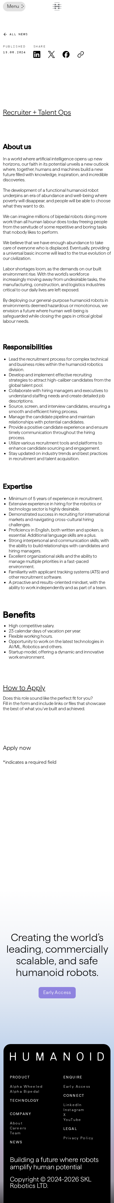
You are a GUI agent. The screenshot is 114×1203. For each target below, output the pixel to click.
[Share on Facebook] (66, 54)
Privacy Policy (78, 1138)
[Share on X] (51, 54)
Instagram (73, 1110)
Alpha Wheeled (26, 1086)
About (16, 1123)
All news (18, 34)
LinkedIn (72, 1105)
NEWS (16, 1142)
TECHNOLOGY (24, 1100)
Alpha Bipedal (25, 1091)
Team (15, 1133)
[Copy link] (80, 54)
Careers (18, 1128)
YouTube (72, 1119)
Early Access (57, 992)
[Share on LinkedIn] (36, 54)
